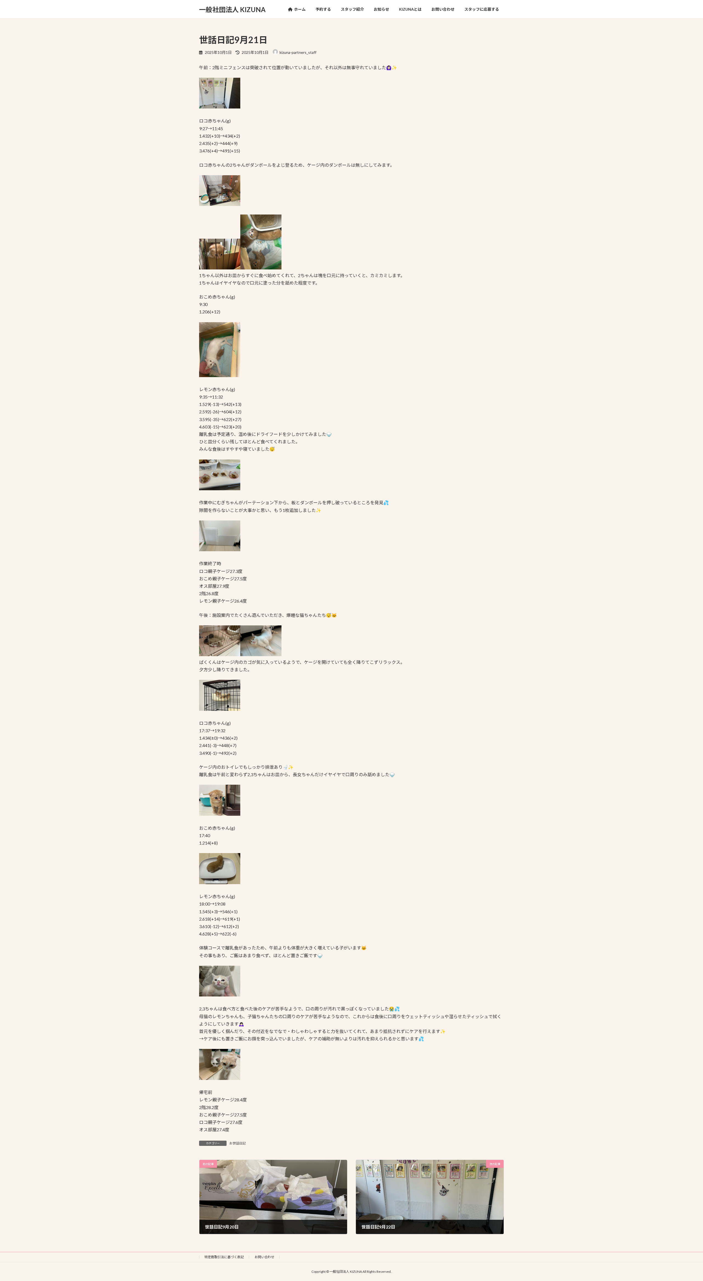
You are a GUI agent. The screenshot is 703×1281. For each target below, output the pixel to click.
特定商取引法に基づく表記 (224, 1257)
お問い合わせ (264, 1257)
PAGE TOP (682, 1237)
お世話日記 (237, 1143)
